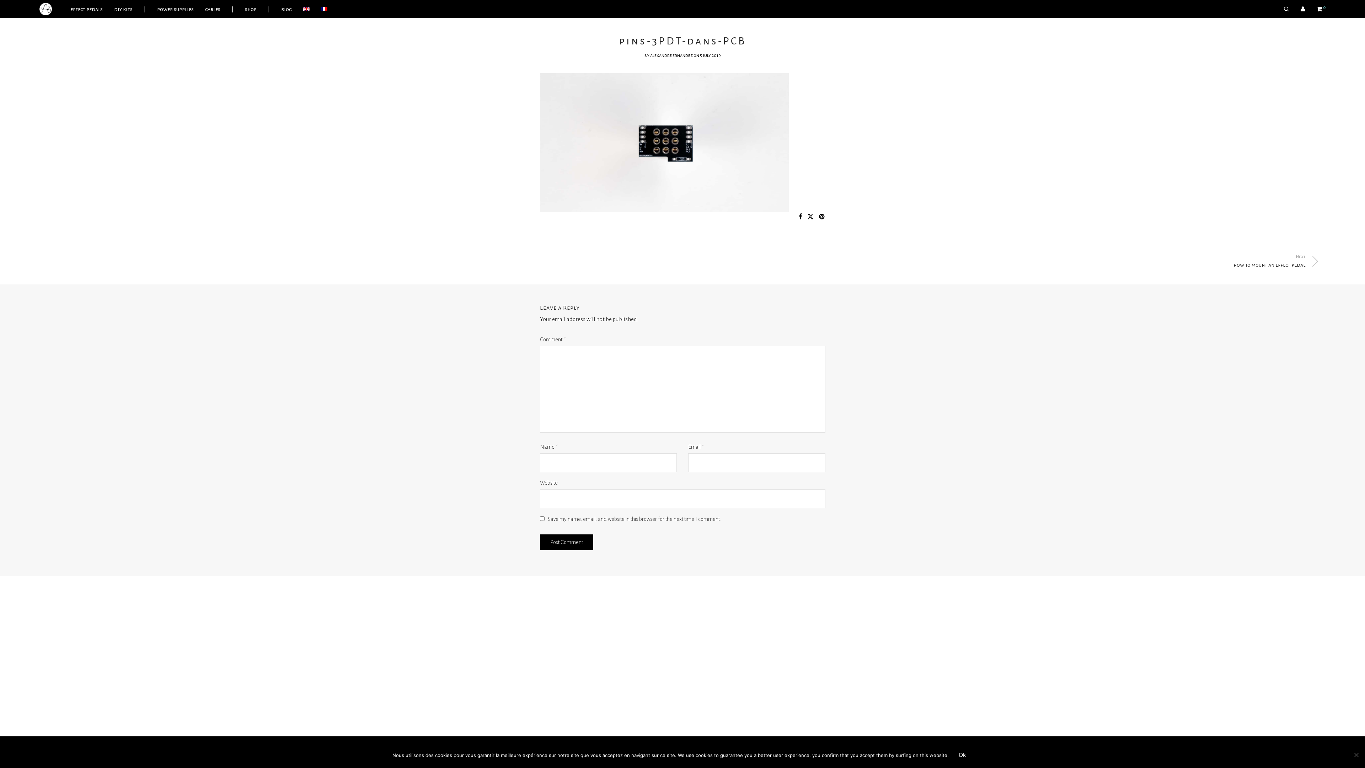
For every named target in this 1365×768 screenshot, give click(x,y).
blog (286, 9)
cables (212, 9)
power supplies (175, 9)
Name (549, 447)
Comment (553, 339)
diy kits (123, 9)
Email (696, 447)
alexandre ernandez (671, 55)
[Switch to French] (324, 9)
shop (251, 9)
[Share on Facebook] (800, 217)
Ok (962, 754)
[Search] (1286, 9)
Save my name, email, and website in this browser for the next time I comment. (634, 519)
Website (549, 483)
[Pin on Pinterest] (822, 217)
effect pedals (86, 9)
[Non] (1356, 754)
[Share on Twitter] (810, 217)
